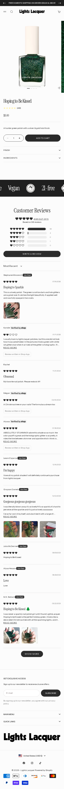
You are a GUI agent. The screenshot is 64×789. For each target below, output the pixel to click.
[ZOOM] (59, 87)
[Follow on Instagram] (32, 763)
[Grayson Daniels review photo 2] (30, 529)
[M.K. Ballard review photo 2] (30, 635)
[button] (17, 229)
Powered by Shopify (43, 770)
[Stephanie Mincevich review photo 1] (11, 310)
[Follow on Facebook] (24, 763)
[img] (10, 281)
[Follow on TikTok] (40, 763)
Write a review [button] (32, 254)
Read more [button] (10, 347)
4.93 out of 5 (41, 219)
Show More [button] (32, 654)
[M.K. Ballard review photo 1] (11, 635)
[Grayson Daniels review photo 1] (11, 529)
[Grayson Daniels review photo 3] (48, 529)
